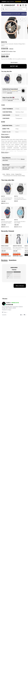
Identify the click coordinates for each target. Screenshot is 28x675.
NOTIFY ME (14, 66)
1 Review (11, 48)
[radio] (14, 272)
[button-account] (20, 5)
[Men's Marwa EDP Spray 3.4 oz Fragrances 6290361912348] (22, 235)
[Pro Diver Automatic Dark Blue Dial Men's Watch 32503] (12, 184)
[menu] (2, 5)
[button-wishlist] (23, 5)
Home (3, 174)
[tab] (20, 286)
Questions (12, 260)
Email (9, 167)
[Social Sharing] (20, 19)
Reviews (4, 260)
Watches (8, 174)
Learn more (9, 92)
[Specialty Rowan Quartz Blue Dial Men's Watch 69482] (12, 208)
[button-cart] (26, 5)
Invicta (12, 174)
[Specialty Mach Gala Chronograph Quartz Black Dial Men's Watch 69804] (25, 184)
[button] (5, 312)
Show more (4, 152)
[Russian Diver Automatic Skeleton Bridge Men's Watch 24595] (24, 19)
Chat (13, 167)
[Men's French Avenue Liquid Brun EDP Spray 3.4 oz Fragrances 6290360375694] (10, 235)
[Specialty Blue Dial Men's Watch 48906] (25, 208)
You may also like (6, 71)
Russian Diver (18, 174)
